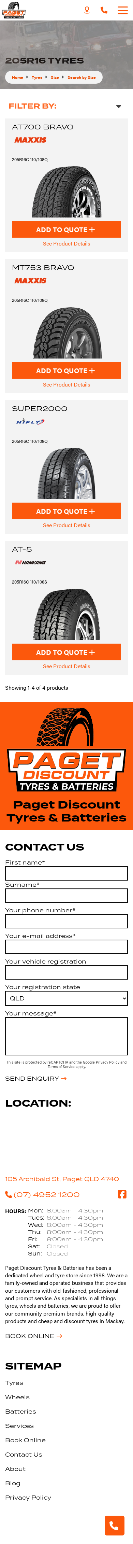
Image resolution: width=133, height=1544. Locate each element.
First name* (25, 862)
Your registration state (42, 987)
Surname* (22, 884)
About (15, 1469)
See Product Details (66, 243)
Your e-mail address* (40, 936)
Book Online (30, 1336)
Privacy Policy (108, 1062)
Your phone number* (40, 910)
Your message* (30, 1013)
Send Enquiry (32, 1078)
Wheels (17, 1397)
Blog (12, 1483)
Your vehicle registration (45, 961)
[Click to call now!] (104, 10)
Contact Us (23, 1454)
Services (19, 1426)
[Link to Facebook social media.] (122, 1194)
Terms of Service (62, 1066)
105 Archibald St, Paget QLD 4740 (62, 1179)
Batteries (20, 1411)
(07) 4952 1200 (47, 1194)
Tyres (14, 1383)
